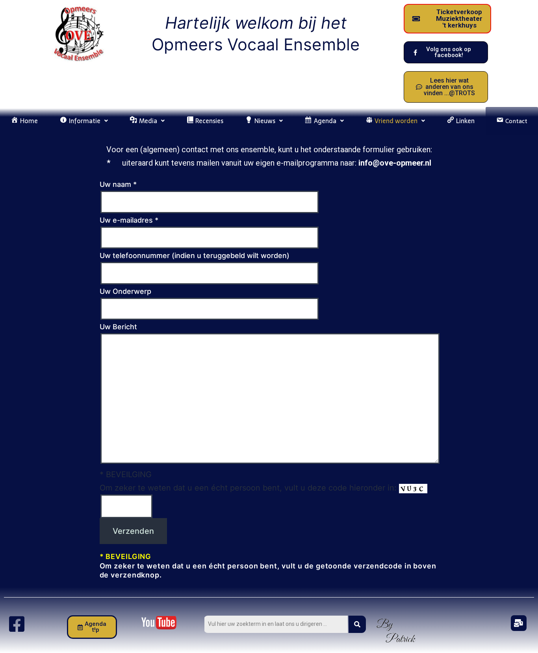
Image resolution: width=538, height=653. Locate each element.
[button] (84, 121)
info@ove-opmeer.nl (394, 163)
